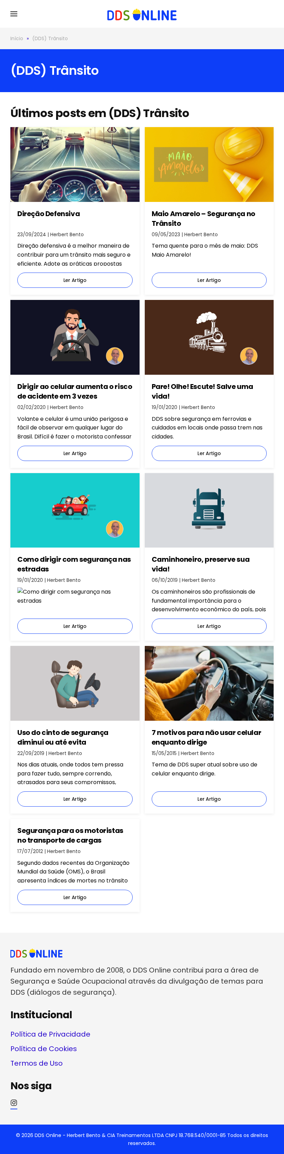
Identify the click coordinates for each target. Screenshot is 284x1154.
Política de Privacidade (50, 1034)
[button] (13, 14)
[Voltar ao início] (142, 14)
